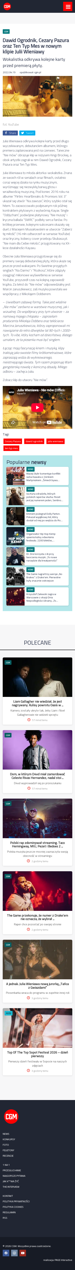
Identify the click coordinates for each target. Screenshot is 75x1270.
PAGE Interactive (63, 1260)
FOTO (8, 1013)
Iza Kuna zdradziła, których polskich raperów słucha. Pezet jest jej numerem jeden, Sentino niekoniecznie (43, 498)
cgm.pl (37, 72)
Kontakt (8, 1196)
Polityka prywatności (16, 1201)
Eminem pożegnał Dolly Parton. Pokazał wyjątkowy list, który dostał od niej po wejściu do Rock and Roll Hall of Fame (44, 518)
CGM (8, 662)
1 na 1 (6, 1164)
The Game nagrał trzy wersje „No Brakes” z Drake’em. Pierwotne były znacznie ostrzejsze (44, 577)
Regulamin (9, 1212)
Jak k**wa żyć (11, 1181)
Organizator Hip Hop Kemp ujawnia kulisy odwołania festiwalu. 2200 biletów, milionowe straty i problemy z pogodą (42, 540)
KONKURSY (9, 1139)
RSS (5, 1217)
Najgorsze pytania (14, 1175)
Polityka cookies (13, 1206)
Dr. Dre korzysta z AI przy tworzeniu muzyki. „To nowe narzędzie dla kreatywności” (41, 557)
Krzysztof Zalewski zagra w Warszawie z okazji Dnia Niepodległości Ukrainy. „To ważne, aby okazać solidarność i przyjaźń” (43, 601)
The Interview (11, 1186)
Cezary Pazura (13, 441)
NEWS (6, 1133)
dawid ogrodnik (34, 441)
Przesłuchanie (12, 1170)
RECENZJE (8, 1155)
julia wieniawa (55, 441)
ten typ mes (11, 448)
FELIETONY (8, 1150)
